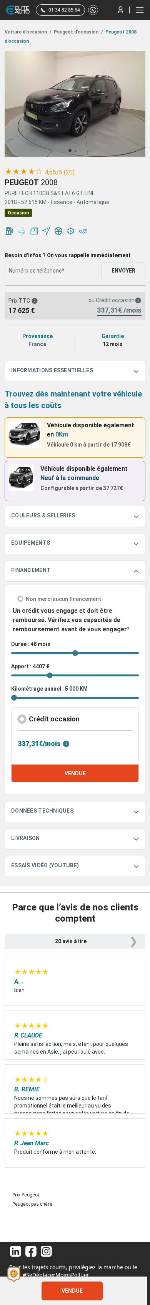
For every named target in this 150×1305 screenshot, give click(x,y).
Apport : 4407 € (30, 666)
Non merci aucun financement (63, 599)
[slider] (24, 171)
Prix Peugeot (25, 1194)
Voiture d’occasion (28, 32)
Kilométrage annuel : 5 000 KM (49, 689)
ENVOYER (123, 271)
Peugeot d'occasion (78, 32)
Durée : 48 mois (30, 644)
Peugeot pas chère (32, 1204)
